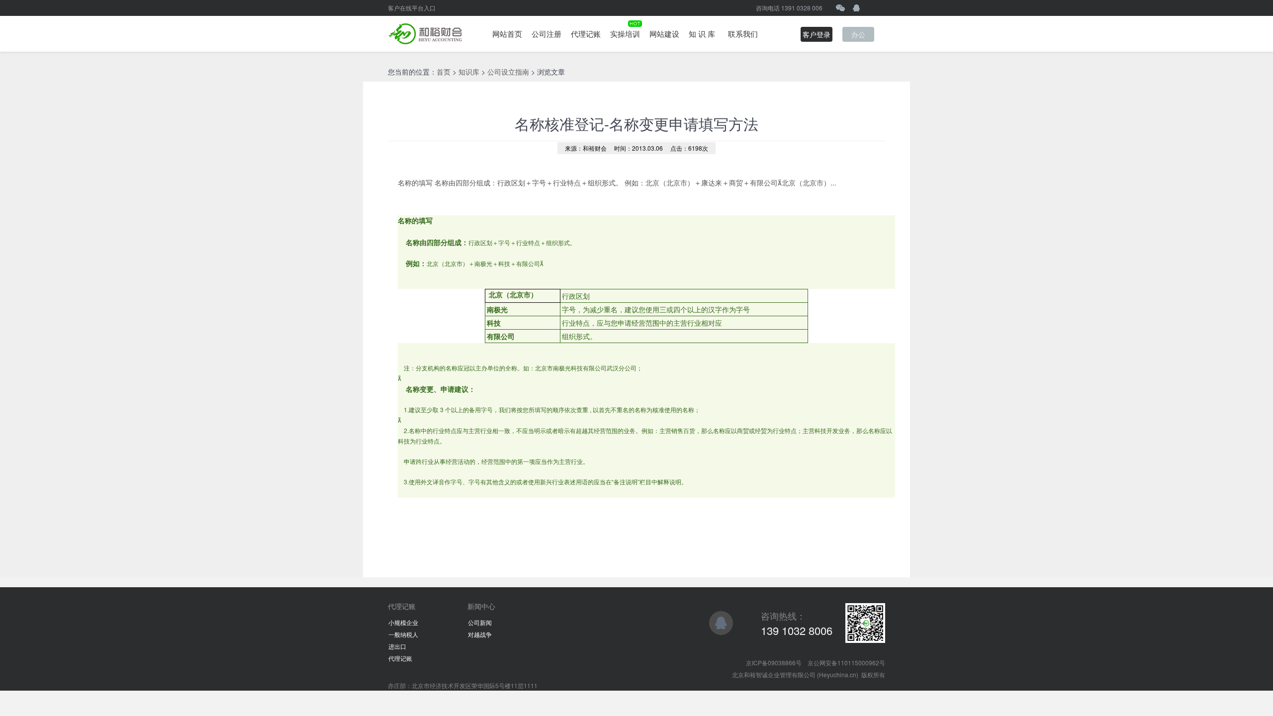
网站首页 (507, 33)
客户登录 (816, 34)
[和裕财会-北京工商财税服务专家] (425, 34)
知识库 (468, 72)
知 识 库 (702, 33)
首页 (444, 72)
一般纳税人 (403, 634)
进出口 (397, 646)
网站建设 (664, 33)
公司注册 (546, 33)
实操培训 (625, 33)
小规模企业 (403, 622)
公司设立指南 (508, 72)
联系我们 (743, 33)
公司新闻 (480, 622)
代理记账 (586, 33)
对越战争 (480, 634)
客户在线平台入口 (412, 7)
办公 (858, 34)
